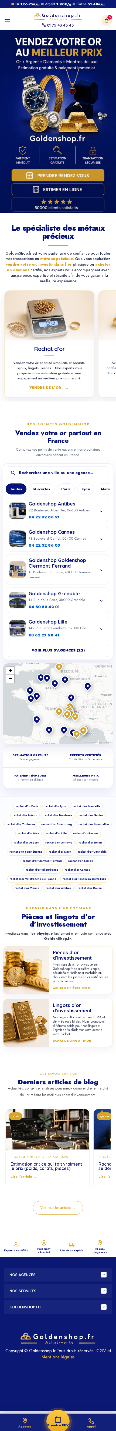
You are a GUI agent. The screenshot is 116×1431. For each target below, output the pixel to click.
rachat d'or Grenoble (92, 852)
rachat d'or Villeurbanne (42, 870)
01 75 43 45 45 (60, 25)
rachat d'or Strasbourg (56, 824)
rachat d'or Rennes (85, 833)
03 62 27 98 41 (44, 635)
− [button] (10, 678)
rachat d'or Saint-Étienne (25, 852)
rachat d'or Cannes (77, 870)
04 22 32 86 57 (44, 517)
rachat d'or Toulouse (21, 824)
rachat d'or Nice (28, 833)
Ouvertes (41, 489)
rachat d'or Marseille (86, 806)
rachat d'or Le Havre (58, 843)
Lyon (85, 489)
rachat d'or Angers (26, 843)
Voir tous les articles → (58, 1207)
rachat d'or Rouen (90, 888)
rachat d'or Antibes (58, 888)
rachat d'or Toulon (80, 861)
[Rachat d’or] (49, 315)
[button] (67, 714)
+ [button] (10, 670)
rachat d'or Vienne (27, 888)
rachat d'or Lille (56, 833)
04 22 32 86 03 (44, 545)
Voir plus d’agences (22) (58, 650)
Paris (65, 489)
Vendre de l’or (49, 387)
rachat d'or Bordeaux (58, 815)
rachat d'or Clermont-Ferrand (42, 861)
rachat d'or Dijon (60, 852)
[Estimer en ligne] (58, 189)
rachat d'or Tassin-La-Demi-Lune (84, 879)
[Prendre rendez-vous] (58, 175)
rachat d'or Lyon (55, 806)
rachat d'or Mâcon (25, 815)
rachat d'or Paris (27, 806)
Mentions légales (58, 1357)
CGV (101, 1351)
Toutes (16, 489)
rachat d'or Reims (91, 843)
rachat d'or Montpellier (94, 824)
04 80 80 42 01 (44, 607)
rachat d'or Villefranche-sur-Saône (33, 879)
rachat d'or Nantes (91, 815)
